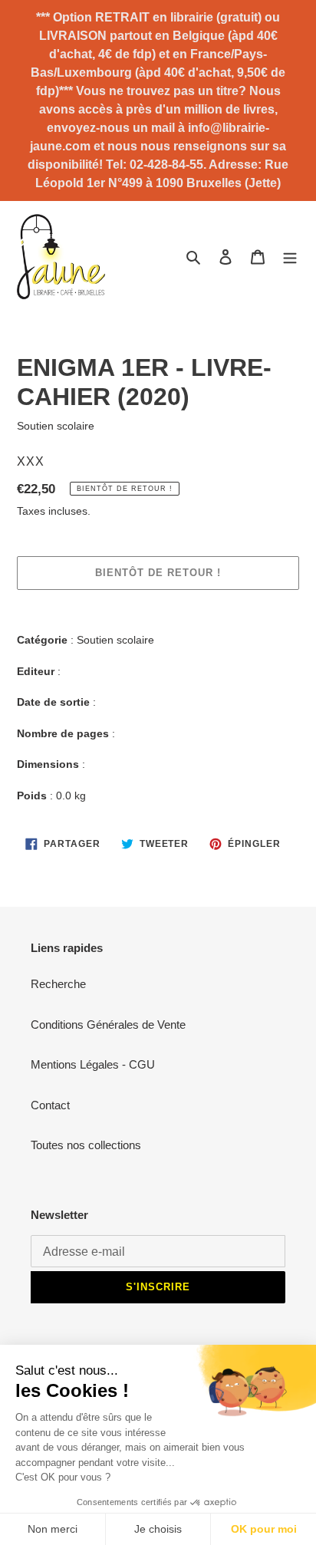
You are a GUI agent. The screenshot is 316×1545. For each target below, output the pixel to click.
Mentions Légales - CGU (93, 1064)
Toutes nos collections (86, 1144)
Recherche (58, 983)
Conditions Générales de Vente (108, 1024)
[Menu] (290, 256)
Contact (50, 1105)
